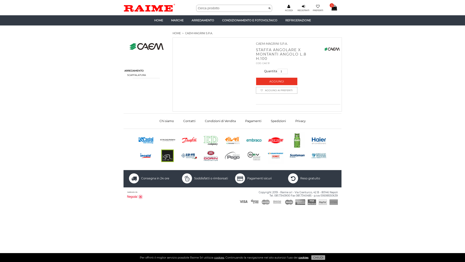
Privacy (300, 121)
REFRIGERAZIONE (298, 20)
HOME (177, 33)
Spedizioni (278, 121)
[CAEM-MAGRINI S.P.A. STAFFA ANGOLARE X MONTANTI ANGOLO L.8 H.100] (212, 72)
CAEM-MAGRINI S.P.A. (199, 33)
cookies (219, 257)
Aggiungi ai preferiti (279, 90)
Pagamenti (253, 121)
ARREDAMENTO (203, 20)
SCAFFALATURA (136, 75)
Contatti (189, 121)
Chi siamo (166, 121)
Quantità (271, 71)
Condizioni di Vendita (220, 121)
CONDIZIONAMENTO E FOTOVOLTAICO (249, 20)
